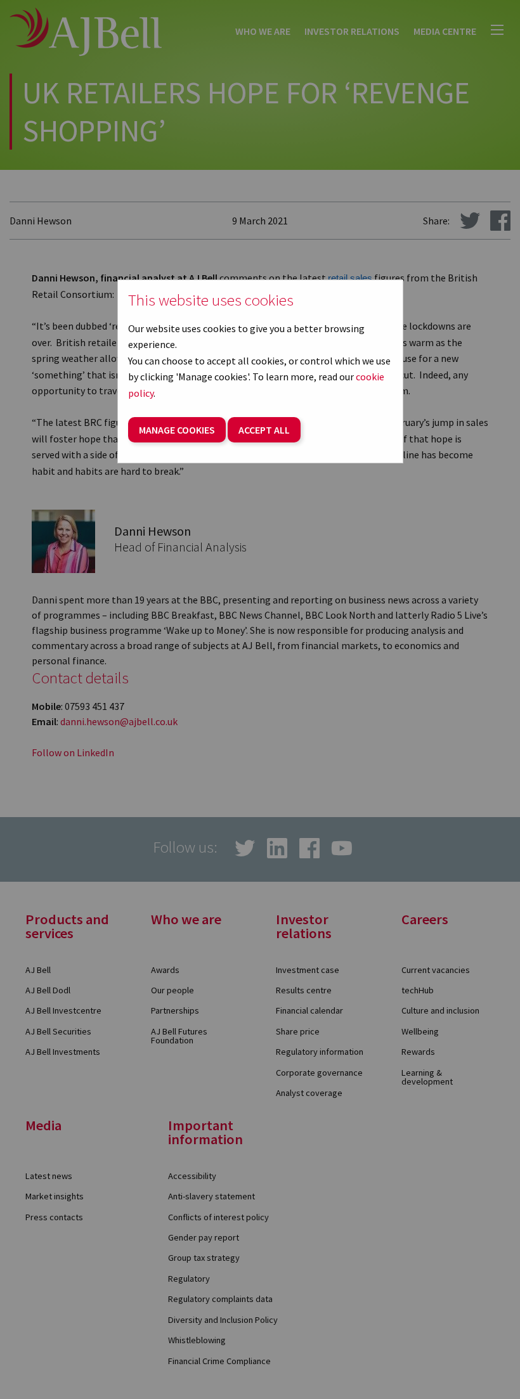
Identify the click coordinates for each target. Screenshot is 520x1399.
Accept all (264, 429)
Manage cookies (177, 429)
